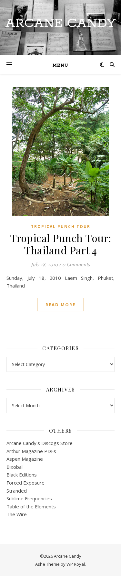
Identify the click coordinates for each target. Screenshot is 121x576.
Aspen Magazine (24, 459)
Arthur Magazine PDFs (31, 451)
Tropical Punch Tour (60, 226)
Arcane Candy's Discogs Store (39, 443)
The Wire (16, 514)
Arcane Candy (60, 23)
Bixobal (14, 467)
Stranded (16, 490)
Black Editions (21, 474)
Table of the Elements (31, 506)
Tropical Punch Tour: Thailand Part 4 (60, 244)
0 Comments (76, 264)
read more (60, 304)
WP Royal (75, 564)
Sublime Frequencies (29, 498)
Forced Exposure (25, 482)
